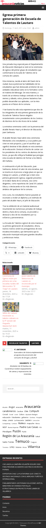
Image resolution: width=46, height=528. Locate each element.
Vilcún (24, 447)
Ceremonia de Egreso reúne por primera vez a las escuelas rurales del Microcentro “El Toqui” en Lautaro (11, 282)
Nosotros (6, 511)
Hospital (39, 417)
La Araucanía (19, 420)
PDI (40, 427)
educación (7, 417)
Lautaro (35, 343)
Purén (24, 432)
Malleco (22, 423)
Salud (37, 436)
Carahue (20, 411)
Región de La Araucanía (18, 436)
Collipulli (34, 411)
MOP (5, 427)
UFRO (12, 447)
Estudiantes (16, 417)
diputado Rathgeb (31, 414)
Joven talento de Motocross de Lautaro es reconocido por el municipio (29, 281)
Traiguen (34, 442)
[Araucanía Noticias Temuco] (23, 3)
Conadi (5, 414)
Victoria (18, 447)
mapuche (30, 423)
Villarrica (34, 447)
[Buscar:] (23, 389)
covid (16, 414)
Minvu (38, 423)
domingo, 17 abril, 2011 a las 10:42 (18, 28)
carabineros (9, 411)
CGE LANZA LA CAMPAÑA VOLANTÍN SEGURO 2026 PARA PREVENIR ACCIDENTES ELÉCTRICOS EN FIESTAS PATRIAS (23, 467)
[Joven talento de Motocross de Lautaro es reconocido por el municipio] (30, 270)
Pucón (17, 431)
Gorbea (32, 417)
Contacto (6, 503)
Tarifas (5, 515)
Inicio (5, 507)
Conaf (11, 414)
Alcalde (5, 407)
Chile (26, 411)
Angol (12, 407)
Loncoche (36, 420)
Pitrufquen (7, 431)
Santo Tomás (8, 442)
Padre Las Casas (29, 427)
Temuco (22, 441)
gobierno (24, 417)
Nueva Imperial (13, 427)
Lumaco (14, 423)
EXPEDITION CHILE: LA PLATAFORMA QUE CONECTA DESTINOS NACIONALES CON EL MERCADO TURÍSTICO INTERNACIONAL (23, 476)
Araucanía (32, 406)
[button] (42, 7)
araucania (19, 407)
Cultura (21, 414)
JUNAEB (10, 420)
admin (36, 28)
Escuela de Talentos (18, 343)
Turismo (5, 447)
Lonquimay (6, 423)
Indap (5, 420)
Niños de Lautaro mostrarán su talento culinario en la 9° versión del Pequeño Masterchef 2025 (10, 319)
